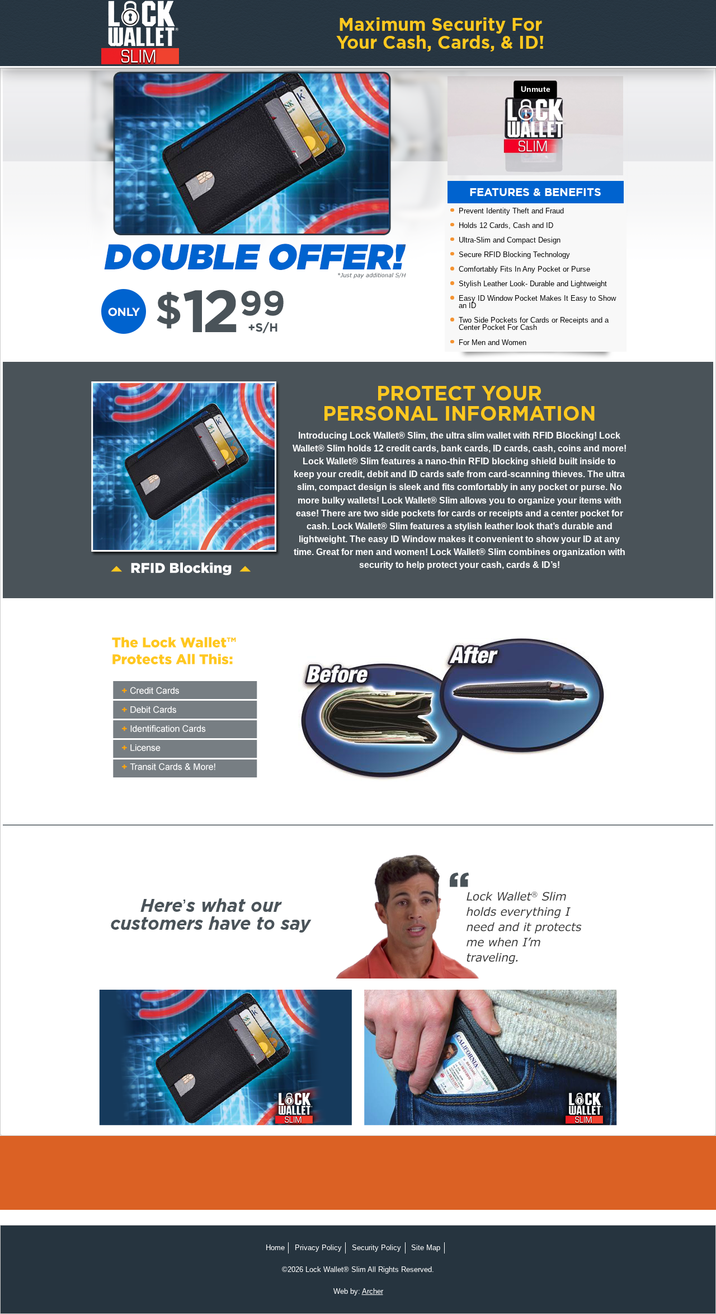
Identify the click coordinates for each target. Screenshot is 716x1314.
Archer (372, 1291)
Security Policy (376, 1247)
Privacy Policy (318, 1247)
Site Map (425, 1247)
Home (275, 1247)
